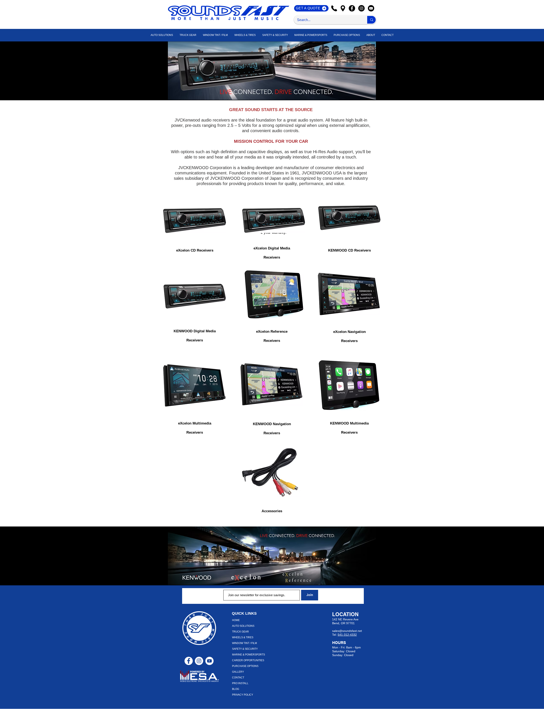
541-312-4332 (347, 634)
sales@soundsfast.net (347, 631)
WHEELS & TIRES (242, 637)
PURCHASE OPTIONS (245, 666)
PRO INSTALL (240, 683)
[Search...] (371, 20)
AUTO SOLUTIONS (243, 625)
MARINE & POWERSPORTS (248, 654)
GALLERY (238, 671)
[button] (370, 35)
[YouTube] (371, 8)
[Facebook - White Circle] (188, 661)
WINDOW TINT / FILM (244, 643)
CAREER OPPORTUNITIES (248, 660)
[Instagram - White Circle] (199, 661)
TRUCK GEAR (240, 631)
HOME (236, 620)
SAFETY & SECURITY (245, 648)
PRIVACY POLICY (242, 694)
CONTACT (238, 677)
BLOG (235, 689)
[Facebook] (352, 8)
